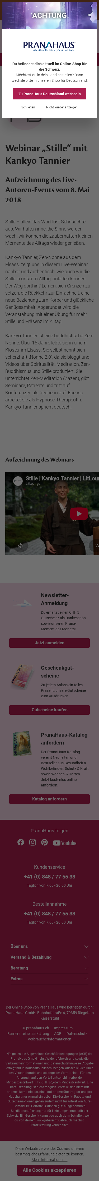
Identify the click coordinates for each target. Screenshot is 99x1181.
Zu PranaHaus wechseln (49, 94)
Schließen (28, 107)
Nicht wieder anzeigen (62, 107)
